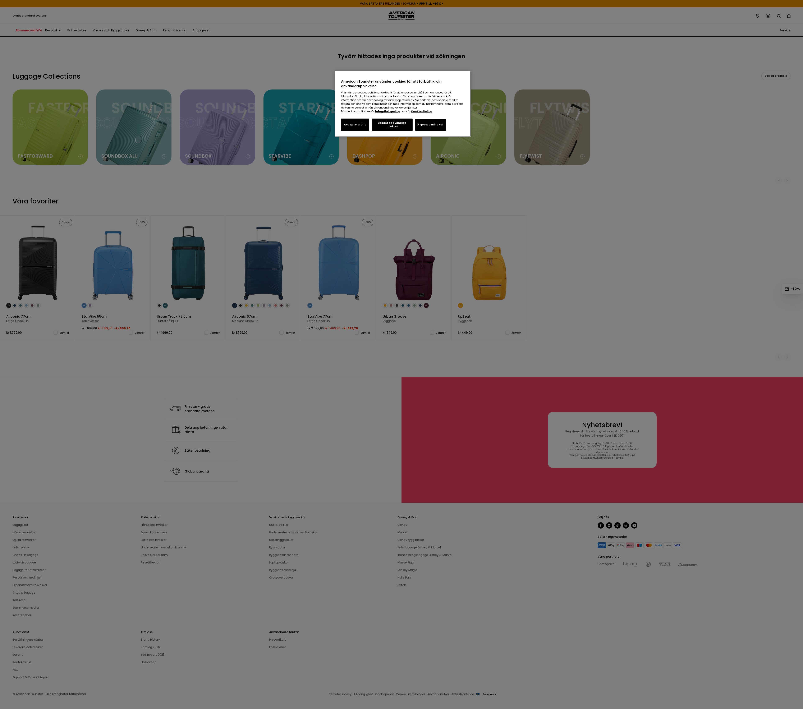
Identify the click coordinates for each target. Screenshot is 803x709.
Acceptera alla (355, 124)
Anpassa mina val (430, 124)
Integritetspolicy (387, 111)
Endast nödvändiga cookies (392, 124)
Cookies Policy (421, 111)
